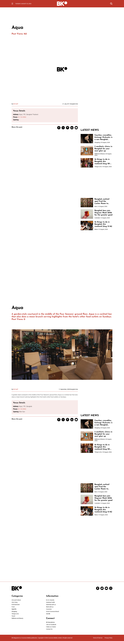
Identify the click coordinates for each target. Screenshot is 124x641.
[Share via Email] (76, 127)
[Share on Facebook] (58, 127)
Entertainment (16, 604)
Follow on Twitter (51, 627)
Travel (13, 616)
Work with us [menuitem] (49, 607)
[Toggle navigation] (12, 3)
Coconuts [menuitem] (49, 609)
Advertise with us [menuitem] (51, 604)
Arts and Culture (16, 600)
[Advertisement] (96, 114)
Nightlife (14, 609)
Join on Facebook (51, 624)
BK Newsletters (50, 622)
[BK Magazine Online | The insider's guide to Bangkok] (62, 3)
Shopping (14, 611)
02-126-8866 (22, 117)
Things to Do (15, 613)
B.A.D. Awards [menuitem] (50, 600)
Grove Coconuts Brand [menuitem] (52, 611)
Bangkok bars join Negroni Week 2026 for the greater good (103, 213)
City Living (14, 602)
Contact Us (49, 629)
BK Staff (15, 104)
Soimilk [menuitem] (48, 613)
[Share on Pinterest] (67, 127)
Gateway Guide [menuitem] (50, 602)
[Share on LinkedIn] (72, 127)
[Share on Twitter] (63, 127)
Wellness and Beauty (17, 618)
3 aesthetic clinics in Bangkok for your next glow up (103, 149)
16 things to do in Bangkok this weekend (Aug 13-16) (103, 224)
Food (13, 607)
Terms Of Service (97, 638)
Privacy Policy (108, 638)
